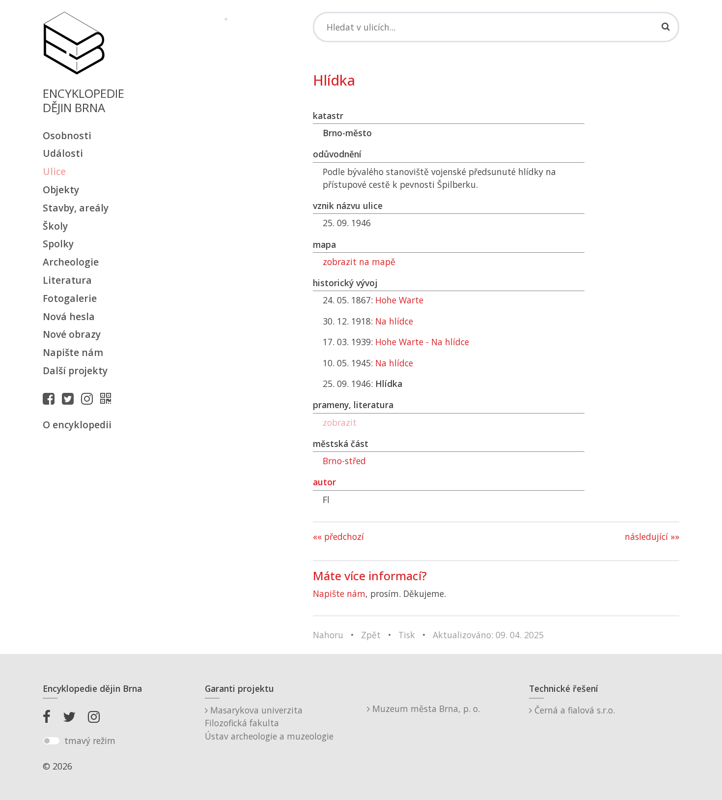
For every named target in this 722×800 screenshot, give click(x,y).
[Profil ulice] (108, 398)
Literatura (67, 280)
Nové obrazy (72, 334)
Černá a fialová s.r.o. (573, 710)
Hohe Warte (399, 300)
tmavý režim (89, 740)
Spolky (58, 243)
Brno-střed (344, 461)
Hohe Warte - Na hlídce (422, 342)
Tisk (406, 635)
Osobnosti (67, 135)
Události (63, 153)
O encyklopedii (77, 424)
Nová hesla (69, 316)
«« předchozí (338, 536)
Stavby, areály (76, 207)
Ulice (54, 171)
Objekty (61, 189)
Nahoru (328, 635)
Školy (55, 226)
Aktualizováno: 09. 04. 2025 (488, 635)
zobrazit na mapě (359, 261)
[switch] (51, 741)
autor (324, 482)
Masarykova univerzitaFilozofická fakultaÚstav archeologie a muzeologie (269, 723)
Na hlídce (394, 321)
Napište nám (73, 352)
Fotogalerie (70, 298)
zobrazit (340, 422)
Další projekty (75, 370)
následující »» (652, 536)
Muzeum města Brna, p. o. (425, 708)
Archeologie (71, 261)
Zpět (371, 635)
